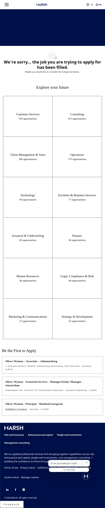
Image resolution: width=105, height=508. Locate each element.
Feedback (12, 504)
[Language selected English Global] (90, 5)
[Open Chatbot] (86, 476)
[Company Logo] (49, 4)
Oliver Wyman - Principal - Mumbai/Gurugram (34, 403)
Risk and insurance (14, 434)
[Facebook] (15, 490)
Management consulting (17, 442)
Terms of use (11, 467)
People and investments (69, 434)
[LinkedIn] (7, 490)
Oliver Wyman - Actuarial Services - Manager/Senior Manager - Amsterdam (44, 383)
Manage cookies (30, 477)
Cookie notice (11, 477)
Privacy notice (27, 467)
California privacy (46, 467)
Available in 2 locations (16, 409)
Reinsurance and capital (40, 434)
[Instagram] (24, 490)
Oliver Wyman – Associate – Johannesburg (31, 361)
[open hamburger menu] (7, 5)
